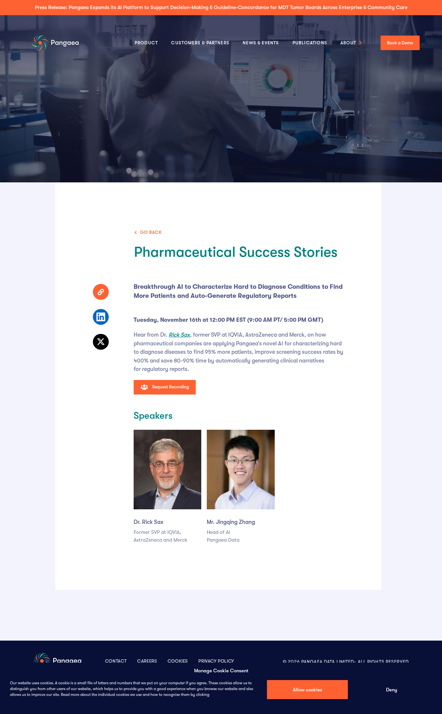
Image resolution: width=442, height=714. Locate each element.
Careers (147, 661)
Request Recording (170, 386)
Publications (310, 42)
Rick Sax (179, 334)
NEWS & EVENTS (261, 42)
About (348, 42)
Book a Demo (400, 42)
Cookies (178, 661)
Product (146, 42)
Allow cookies (307, 690)
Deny (391, 690)
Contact (116, 661)
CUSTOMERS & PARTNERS (200, 42)
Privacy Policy (216, 661)
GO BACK (151, 232)
